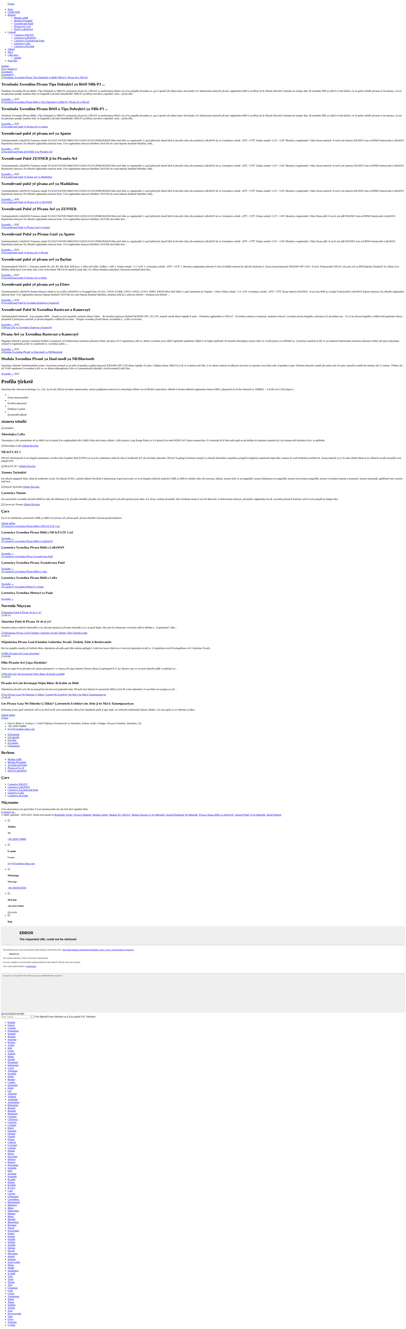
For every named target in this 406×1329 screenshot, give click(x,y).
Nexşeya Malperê (82, 815)
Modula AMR (21, 17)
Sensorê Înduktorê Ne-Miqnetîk (182, 815)
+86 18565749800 (17, 839)
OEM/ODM (14, 12)
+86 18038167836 (17, 887)
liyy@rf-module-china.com (21, 729)
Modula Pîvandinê (23, 20)
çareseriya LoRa (22, 43)
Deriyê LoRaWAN (23, 29)
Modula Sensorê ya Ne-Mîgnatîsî (148, 815)
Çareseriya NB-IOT (24, 35)
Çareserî (12, 32)
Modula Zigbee (100, 815)
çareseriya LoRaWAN (25, 37)
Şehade (17, 57)
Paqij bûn (12, 60)
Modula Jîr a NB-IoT (119, 815)
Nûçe (10, 52)
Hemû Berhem (274, 815)
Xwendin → (7, 99)
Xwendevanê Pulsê (23, 23)
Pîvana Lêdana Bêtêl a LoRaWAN (216, 815)
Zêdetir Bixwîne (30, 445)
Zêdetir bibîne (8, 523)
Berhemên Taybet (63, 815)
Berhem (12, 15)
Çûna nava (13, 55)
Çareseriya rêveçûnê (24, 46)
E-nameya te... (8, 812)
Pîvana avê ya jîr (22, 26)
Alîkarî (11, 49)
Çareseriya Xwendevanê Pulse (29, 40)
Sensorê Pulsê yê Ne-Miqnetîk (250, 815)
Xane (10, 9)
